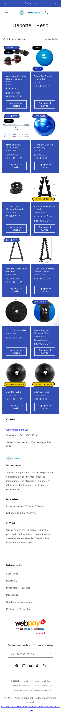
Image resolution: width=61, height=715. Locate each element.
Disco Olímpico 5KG (15, 330)
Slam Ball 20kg (13, 392)
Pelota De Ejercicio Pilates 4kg (43, 146)
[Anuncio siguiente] (55, 3)
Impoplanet (23, 681)
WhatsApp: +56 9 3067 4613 (21, 435)
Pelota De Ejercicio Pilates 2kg (43, 77)
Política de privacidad (21, 686)
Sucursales (12, 573)
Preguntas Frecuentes (18, 588)
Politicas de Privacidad (18, 609)
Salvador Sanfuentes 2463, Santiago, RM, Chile (28, 444)
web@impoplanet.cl (17, 429)
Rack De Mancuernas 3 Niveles (44, 207)
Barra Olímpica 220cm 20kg (12, 146)
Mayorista (11, 580)
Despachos (12, 595)
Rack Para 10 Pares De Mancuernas (44, 270)
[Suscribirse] (49, 654)
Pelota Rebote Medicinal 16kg (41, 331)
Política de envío (20, 691)
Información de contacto (40, 691)
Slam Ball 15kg (41, 392)
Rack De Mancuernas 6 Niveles (16, 270)
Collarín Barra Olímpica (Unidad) (14, 207)
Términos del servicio (43, 686)
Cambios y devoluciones (19, 602)
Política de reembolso (40, 681)
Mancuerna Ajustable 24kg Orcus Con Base (15, 79)
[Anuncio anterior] (5, 3)
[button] (6, 12)
